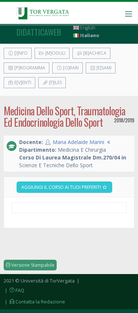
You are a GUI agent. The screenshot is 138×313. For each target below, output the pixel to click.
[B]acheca (94, 53)
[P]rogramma (29, 68)
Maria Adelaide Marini (78, 141)
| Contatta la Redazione (34, 301)
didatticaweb (39, 32)
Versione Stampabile (32, 265)
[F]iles (55, 82)
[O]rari (70, 68)
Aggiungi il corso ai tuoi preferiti (61, 187)
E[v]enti (22, 82)
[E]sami (103, 68)
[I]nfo (20, 53)
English (87, 28)
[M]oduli (55, 53)
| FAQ (14, 290)
